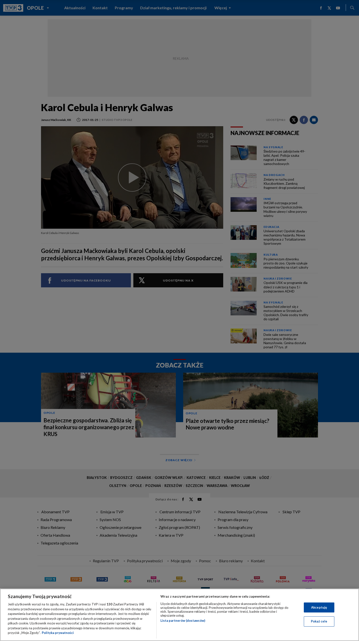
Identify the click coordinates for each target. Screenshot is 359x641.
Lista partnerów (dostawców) (182, 620)
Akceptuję (319, 607)
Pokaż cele (319, 621)
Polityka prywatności (58, 633)
